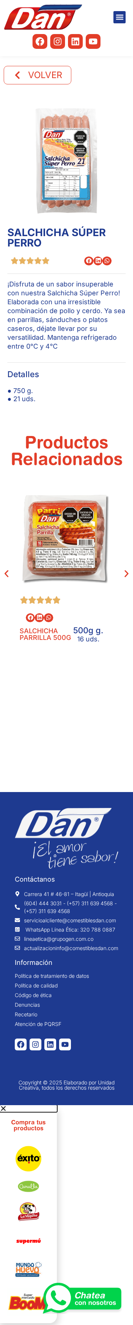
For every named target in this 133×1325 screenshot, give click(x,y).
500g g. (88, 630)
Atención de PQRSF (38, 1024)
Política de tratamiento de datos (52, 976)
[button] (119, 17)
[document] (66, 1214)
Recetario (26, 1014)
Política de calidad (36, 985)
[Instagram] (57, 41)
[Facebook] (40, 41)
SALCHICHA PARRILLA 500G (45, 634)
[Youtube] (93, 41)
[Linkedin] (75, 41)
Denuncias (27, 1004)
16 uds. (88, 639)
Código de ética (33, 995)
